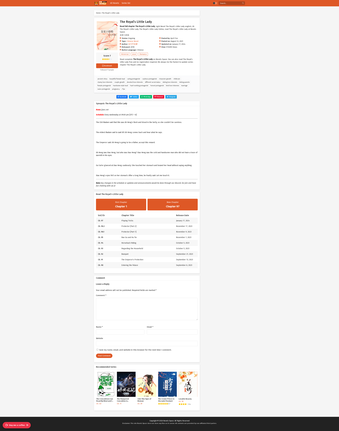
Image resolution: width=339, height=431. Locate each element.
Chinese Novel (133, 41)
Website (99, 338)
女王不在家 (133, 44)
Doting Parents (184, 82)
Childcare (176, 79)
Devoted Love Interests (135, 82)
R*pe (123, 89)
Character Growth (165, 79)
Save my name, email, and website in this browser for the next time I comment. (135, 350)
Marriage (184, 86)
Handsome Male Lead (120, 86)
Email (150, 327)
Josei (134, 54)
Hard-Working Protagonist (139, 86)
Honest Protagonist (157, 86)
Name (99, 327)
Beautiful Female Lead (117, 79)
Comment (101, 295)
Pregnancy (116, 89)
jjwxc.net (105, 110)
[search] (243, 3)
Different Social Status (152, 82)
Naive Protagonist (103, 89)
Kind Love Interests (172, 86)
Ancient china (102, 79)
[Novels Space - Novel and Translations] (100, 3)
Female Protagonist (104, 86)
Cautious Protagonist (149, 79)
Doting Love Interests (170, 82)
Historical (125, 54)
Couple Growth (119, 82)
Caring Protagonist (133, 79)
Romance (143, 54)
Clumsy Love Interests (104, 82)
